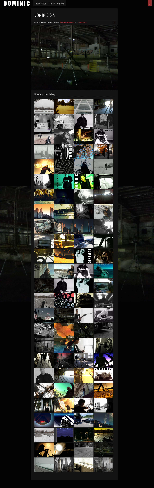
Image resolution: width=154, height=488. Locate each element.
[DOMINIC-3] (83, 285)
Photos (72, 23)
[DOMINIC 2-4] (64, 345)
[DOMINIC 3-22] (64, 241)
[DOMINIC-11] (83, 315)
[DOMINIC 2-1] (83, 345)
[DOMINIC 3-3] (103, 315)
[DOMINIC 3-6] (83, 271)
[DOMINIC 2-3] (103, 435)
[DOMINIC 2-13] (44, 390)
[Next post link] (114, 22)
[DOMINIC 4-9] (64, 136)
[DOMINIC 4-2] (83, 390)
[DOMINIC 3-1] (83, 121)
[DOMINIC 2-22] (83, 256)
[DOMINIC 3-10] (64, 420)
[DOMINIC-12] (83, 226)
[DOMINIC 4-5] (44, 166)
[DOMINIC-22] (64, 450)
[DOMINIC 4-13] (83, 106)
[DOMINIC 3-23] (64, 106)
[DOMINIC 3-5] (103, 271)
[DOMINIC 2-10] (44, 181)
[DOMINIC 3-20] (64, 390)
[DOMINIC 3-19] (44, 315)
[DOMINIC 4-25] (64, 315)
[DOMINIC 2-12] (64, 330)
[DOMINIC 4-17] (44, 464)
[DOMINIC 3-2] (64, 181)
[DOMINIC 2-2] (64, 211)
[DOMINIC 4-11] (44, 271)
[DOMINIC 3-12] (44, 151)
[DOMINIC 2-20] (83, 450)
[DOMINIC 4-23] (64, 375)
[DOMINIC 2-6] (83, 151)
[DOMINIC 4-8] (103, 300)
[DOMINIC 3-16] (83, 166)
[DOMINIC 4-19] (83, 420)
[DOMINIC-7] (44, 241)
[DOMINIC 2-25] (83, 181)
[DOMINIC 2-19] (64, 464)
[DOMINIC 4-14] (44, 300)
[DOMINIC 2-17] (103, 420)
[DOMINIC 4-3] (64, 405)
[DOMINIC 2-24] (44, 375)
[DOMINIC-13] (64, 226)
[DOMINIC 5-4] (103, 450)
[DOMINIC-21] (44, 211)
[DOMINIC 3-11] (83, 196)
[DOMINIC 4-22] (83, 241)
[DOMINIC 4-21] (103, 285)
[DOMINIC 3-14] (103, 241)
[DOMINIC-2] (64, 435)
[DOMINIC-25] (44, 360)
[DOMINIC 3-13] (64, 271)
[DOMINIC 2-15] (83, 211)
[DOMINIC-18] (103, 181)
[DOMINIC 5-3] (103, 196)
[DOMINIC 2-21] (44, 420)
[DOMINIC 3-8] (103, 136)
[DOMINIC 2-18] (83, 464)
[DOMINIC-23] (103, 345)
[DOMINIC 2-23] (64, 151)
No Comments (82, 23)
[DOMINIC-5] (64, 196)
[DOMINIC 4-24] (103, 106)
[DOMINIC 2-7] (83, 405)
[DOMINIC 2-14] (64, 360)
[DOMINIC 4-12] (103, 226)
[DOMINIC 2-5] (44, 196)
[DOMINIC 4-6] (83, 136)
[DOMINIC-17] (103, 151)
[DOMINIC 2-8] (103, 330)
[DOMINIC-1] (103, 375)
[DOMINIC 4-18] (44, 435)
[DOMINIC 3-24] (44, 450)
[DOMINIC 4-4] (103, 256)
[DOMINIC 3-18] (103, 360)
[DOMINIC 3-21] (83, 375)
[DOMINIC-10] (44, 226)
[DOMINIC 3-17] (83, 435)
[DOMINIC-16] (103, 121)
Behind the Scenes (65, 23)
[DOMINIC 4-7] (103, 390)
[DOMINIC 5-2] (83, 330)
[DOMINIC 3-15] (103, 166)
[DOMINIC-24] (83, 300)
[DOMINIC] (16, 3)
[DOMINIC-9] (44, 136)
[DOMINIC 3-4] (44, 121)
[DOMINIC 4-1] (64, 256)
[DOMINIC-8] (83, 360)
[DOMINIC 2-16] (64, 300)
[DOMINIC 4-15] (64, 166)
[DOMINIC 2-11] (64, 121)
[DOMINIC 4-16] (44, 106)
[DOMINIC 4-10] (103, 211)
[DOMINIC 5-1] (44, 285)
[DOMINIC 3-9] (64, 285)
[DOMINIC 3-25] (44, 405)
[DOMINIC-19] (44, 330)
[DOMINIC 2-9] (103, 405)
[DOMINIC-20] (44, 345)
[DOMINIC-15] (103, 464)
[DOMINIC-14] (44, 256)
